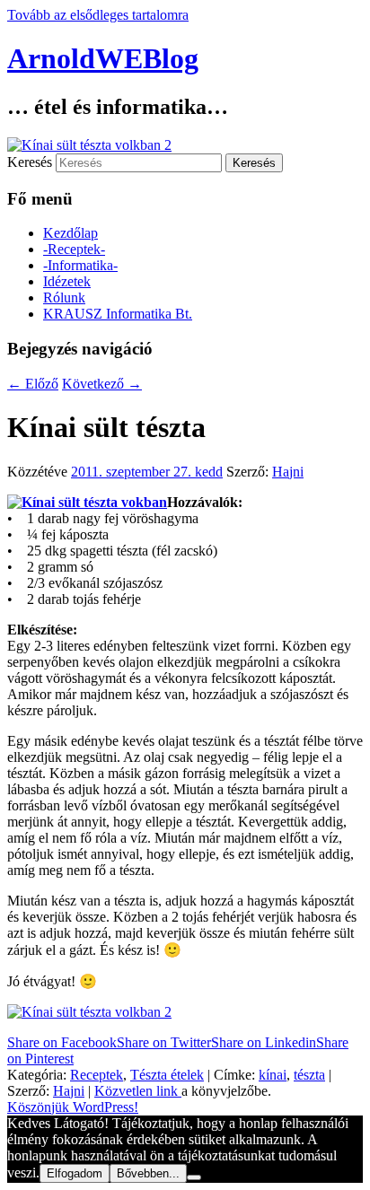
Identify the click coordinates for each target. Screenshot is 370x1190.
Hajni (288, 471)
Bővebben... (148, 1173)
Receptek (96, 1074)
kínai (272, 1074)
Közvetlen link (137, 1090)
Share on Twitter (164, 1042)
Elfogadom (74, 1173)
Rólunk (64, 297)
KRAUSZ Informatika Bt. (117, 313)
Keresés (29, 162)
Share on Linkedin (263, 1042)
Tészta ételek (167, 1074)
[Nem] (194, 1177)
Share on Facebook (62, 1042)
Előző (32, 383)
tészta (309, 1074)
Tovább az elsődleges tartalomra (98, 14)
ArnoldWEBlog (102, 58)
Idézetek (67, 281)
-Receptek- (74, 249)
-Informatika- (80, 265)
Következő (102, 383)
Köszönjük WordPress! (72, 1107)
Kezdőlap (70, 233)
